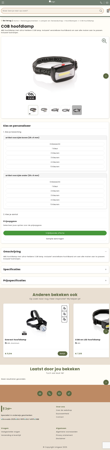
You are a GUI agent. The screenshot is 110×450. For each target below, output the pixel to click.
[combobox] (50, 11)
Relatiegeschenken (29, 21)
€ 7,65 (78, 353)
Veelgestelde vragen (10, 432)
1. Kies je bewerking (12, 132)
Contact (60, 417)
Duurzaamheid (62, 413)
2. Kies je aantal (10, 214)
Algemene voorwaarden (67, 432)
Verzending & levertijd (11, 435)
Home (16, 21)
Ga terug (7, 21)
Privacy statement (64, 435)
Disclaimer (60, 438)
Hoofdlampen (71, 21)
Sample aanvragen (55, 238)
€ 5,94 (8, 353)
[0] (107, 10)
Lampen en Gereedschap (51, 21)
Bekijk (62, 353)
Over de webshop (64, 410)
